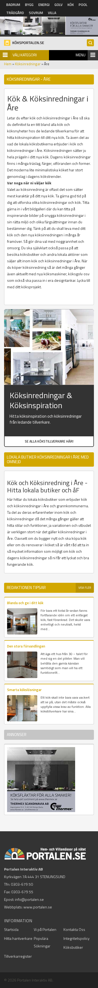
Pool (83, 4)
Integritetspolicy (76, 938)
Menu (80, 55)
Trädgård (15, 12)
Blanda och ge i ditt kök (25, 603)
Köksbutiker (73, 947)
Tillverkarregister (18, 956)
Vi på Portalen (45, 929)
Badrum (13, 4)
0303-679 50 (22, 884)
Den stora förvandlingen (26, 646)
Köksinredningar (28, 64)
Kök (71, 4)
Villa (52, 12)
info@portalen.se (29, 899)
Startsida (11, 929)
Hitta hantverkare (18, 938)
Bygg (29, 4)
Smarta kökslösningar (24, 689)
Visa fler (84, 587)
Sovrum (36, 12)
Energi (44, 4)
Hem (7, 64)
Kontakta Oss (74, 929)
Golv (58, 4)
